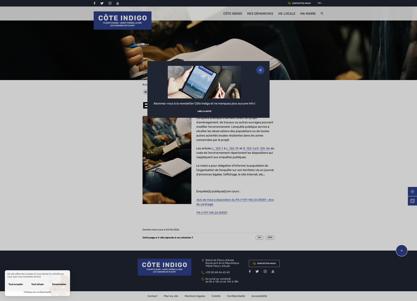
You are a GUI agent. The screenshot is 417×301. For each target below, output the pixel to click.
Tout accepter (15, 284)
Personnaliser (59, 284)
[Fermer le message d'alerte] (260, 70)
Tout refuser (37, 284)
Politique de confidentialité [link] (37, 292)
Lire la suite (204, 111)
